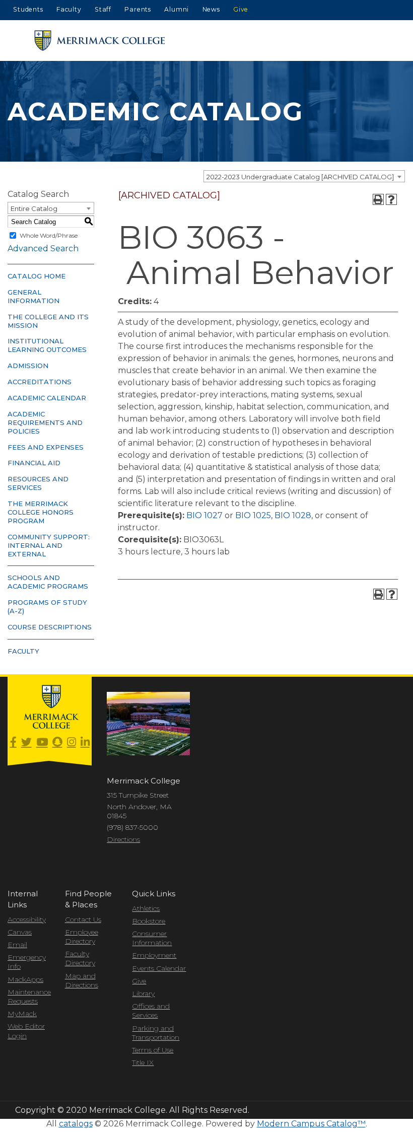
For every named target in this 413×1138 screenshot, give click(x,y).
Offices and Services (151, 1011)
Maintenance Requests (29, 996)
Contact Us (83, 919)
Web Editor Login (26, 1031)
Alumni (176, 9)
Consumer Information (152, 938)
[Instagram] (71, 742)
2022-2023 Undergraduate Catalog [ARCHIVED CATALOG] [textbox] (300, 177)
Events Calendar (159, 968)
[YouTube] (42, 742)
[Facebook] (13, 742)
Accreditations (40, 382)
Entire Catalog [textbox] (34, 208)
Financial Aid (34, 463)
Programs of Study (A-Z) (47, 606)
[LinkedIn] (85, 742)
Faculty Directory (80, 958)
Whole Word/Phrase (49, 235)
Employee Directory (81, 937)
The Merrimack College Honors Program (41, 512)
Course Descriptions (50, 627)
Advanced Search (43, 248)
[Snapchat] (57, 742)
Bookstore (148, 921)
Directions (123, 839)
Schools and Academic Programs (48, 582)
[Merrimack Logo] (99, 40)
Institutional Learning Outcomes (47, 345)
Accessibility (27, 919)
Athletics (146, 908)
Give (240, 9)
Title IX (143, 1062)
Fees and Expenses (46, 447)
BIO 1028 (292, 515)
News (211, 9)
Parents (137, 9)
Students (28, 9)
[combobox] (304, 176)
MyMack (22, 1013)
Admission (28, 366)
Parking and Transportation (155, 1033)
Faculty (69, 9)
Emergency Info (27, 962)
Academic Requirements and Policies (45, 422)
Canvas (20, 932)
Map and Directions (81, 980)
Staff (103, 9)
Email (17, 944)
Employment (154, 955)
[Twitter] (26, 742)
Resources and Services (38, 483)
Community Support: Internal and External (49, 545)
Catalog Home (36, 276)
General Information (33, 296)
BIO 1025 (253, 515)
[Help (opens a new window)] (391, 199)
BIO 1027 (204, 515)
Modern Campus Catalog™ (311, 1123)
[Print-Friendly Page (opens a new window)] (378, 199)
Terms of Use (152, 1049)
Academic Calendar (47, 398)
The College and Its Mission (48, 321)
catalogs (76, 1123)
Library (143, 993)
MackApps (25, 979)
